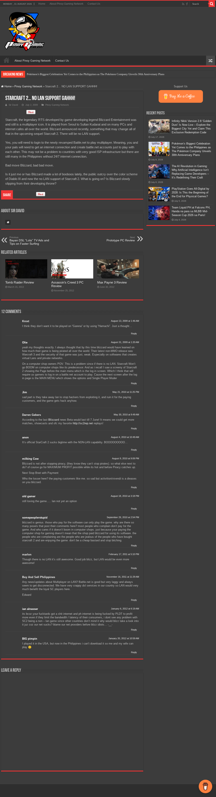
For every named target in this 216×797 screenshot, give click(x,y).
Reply (134, 333)
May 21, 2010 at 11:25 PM (125, 392)
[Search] (212, 4)
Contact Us (94, 3)
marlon (26, 554)
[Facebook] (187, 4)
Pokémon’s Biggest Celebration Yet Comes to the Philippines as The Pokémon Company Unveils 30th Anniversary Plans (95, 74)
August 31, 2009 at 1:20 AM (125, 342)
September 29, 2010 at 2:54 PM (123, 517)
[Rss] (183, 4)
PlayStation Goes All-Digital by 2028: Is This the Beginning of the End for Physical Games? (190, 192)
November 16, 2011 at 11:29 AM (123, 576)
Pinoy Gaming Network (28, 86)
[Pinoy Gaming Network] (24, 31)
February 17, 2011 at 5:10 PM (124, 554)
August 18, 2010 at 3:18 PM (125, 496)
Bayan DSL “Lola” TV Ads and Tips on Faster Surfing (29, 240)
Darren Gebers (31, 414)
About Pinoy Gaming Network (66, 3)
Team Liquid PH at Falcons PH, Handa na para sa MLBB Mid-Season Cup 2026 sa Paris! (191, 211)
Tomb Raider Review (19, 282)
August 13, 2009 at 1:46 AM (125, 321)
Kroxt (25, 321)
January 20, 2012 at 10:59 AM (123, 638)
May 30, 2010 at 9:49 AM (126, 414)
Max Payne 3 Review (112, 282)
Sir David (13, 105)
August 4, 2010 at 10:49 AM (125, 437)
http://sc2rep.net (83, 423)
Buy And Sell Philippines (38, 577)
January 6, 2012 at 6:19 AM (125, 608)
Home (41, 3)
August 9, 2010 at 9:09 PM (125, 458)
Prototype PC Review (121, 239)
